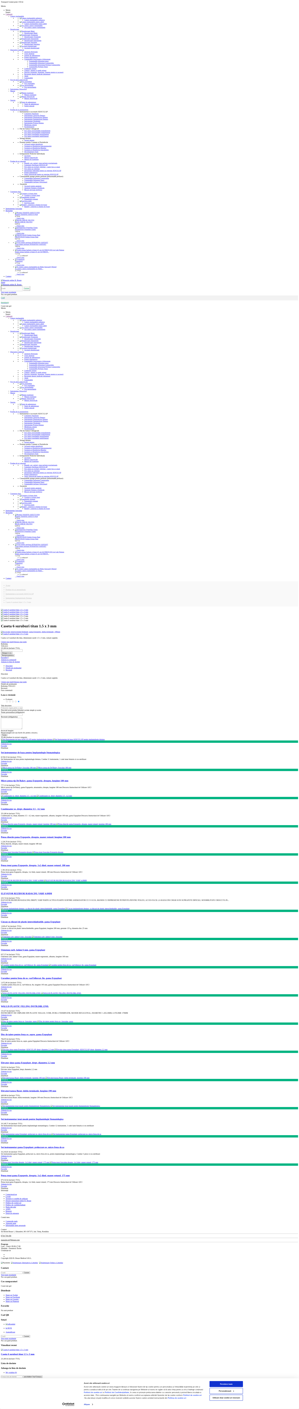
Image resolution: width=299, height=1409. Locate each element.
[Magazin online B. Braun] (11, 280)
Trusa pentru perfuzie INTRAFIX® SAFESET (30, 244)
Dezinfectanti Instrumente (32, 40)
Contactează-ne (11, 1194)
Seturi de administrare (31, 104)
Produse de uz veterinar (18, 161)
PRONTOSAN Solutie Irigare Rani (26, 237)
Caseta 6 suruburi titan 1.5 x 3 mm (17, 1354)
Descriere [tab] (9, 666)
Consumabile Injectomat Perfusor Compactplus (44, 65)
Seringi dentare (29, 140)
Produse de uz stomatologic (19, 110)
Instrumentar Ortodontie (32, 121)
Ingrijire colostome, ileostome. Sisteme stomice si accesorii (43, 72)
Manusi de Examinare (31, 159)
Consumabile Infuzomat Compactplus (41, 63)
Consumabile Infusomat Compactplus (36, 178)
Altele (26, 76)
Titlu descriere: (6, 706)
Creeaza (33, 1377)
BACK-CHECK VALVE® (23, 222)
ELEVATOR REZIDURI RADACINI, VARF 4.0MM (26, 893)
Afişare (87, 1404)
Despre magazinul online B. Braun (18, 1201)
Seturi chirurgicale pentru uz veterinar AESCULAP (41, 174)
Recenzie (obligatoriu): (9, 717)
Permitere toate (226, 1384)
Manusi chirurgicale (30, 98)
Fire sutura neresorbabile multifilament (37, 132)
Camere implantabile (17, 16)
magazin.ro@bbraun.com (10, 1240)
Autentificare (10, 1332)
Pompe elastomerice (30, 57)
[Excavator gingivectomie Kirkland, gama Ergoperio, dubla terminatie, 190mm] (149, 632)
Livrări (8, 1197)
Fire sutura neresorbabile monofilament (37, 131)
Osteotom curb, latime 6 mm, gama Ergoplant (23, 950)
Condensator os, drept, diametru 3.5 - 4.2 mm (23, 809)
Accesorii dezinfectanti (31, 48)
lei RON (9, 1328)
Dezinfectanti (14, 29)
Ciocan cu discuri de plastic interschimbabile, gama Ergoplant (30, 922)
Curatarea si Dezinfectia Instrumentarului (38, 146)
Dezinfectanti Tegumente (32, 37)
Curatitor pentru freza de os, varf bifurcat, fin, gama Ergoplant (31, 978)
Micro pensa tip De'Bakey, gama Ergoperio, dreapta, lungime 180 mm (34, 780)
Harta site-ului (11, 1207)
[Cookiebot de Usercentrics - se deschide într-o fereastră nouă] (68, 1404)
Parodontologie (29, 127)
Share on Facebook (13, 1297)
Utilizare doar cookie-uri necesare (226, 1398)
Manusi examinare (30, 95)
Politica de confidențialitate (15, 1205)
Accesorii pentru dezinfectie (33, 144)
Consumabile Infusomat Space (34, 180)
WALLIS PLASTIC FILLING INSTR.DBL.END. (25, 1006)
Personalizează (225, 1391)
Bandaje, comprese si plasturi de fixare (37, 207)
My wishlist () (11, 1373)
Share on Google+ (12, 1299)
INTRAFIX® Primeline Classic (25, 229)
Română (12, 1324)
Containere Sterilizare (31, 114)
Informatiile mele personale (16, 1225)
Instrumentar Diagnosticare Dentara (36, 117)
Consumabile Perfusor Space (38, 67)
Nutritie (12, 100)
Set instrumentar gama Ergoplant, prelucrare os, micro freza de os (32, 1147)
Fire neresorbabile (30, 87)
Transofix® (19, 261)
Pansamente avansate (31, 199)
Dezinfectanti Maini (30, 33)
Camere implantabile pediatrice (34, 20)
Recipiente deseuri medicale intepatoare (37, 74)
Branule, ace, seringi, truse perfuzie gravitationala (40, 163)
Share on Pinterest (12, 1301)
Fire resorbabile (29, 83)
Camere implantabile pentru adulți (35, 24)
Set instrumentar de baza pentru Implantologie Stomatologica (30, 752)
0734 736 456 (6, 4)
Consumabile (28, 78)
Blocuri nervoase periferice (33, 190)
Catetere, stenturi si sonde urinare (35, 70)
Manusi (12, 91)
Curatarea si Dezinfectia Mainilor (35, 148)
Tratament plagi (15, 192)
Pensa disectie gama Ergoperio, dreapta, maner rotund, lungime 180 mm (36, 837)
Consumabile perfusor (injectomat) (35, 182)
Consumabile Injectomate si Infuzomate (37, 59)
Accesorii (27, 156)
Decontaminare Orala (31, 152)
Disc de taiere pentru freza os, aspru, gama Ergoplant (26, 1034)
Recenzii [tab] (9, 670)
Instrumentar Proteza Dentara (34, 123)
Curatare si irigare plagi (32, 195)
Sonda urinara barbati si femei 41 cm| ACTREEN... (32, 252)
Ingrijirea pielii (29, 203)
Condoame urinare (30, 68)
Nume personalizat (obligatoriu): (13, 712)
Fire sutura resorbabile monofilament (36, 134)
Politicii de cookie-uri (93, 1392)
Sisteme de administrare (32, 55)
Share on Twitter (12, 1295)
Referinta (4, 686)
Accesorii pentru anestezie (32, 186)
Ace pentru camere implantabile (34, 27)
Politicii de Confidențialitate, (117, 1392)
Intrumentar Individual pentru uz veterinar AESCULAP (42, 171)
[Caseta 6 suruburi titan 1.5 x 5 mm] (149, 634)
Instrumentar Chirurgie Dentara (34, 115)
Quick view (19, 218)
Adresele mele (11, 1223)
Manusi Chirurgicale (31, 157)
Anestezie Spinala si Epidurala (34, 188)
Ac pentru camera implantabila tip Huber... (29, 269)
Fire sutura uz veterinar (32, 169)
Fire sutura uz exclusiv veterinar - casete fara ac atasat (42, 167)
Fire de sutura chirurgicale (19, 80)
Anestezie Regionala (31, 52)
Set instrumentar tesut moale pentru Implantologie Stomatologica (32, 1119)
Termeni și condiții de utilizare (17, 1199)
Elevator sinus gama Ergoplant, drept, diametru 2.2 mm (28, 1062)
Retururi (9, 1211)
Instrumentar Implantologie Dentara (36, 119)
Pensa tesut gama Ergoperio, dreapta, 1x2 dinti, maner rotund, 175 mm (35, 1175)
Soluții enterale (29, 106)
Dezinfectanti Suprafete (32, 44)
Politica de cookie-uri (177, 1398)
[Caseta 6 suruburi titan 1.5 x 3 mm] (14, 610)
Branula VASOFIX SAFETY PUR (26, 214)
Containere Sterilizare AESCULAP (36, 165)
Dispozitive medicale (17, 50)
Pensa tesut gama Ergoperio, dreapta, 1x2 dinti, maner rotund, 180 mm (35, 865)
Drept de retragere (12, 1213)
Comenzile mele (12, 1221)
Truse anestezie (29, 54)
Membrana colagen (30, 125)
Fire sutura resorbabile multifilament (36, 136)
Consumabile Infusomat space (39, 61)
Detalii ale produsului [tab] (13, 668)
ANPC (8, 1209)
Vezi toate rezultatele (8, 292)
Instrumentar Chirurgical (18, 89)
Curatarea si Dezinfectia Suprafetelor (36, 150)
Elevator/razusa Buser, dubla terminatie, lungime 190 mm (28, 1091)
